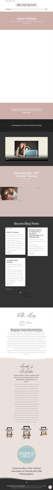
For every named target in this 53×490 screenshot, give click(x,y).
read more (9, 252)
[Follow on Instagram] (22, 323)
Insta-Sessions (13, 232)
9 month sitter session (12, 261)
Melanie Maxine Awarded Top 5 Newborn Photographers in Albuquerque (36, 233)
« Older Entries (8, 289)
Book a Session (33, 183)
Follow (29, 322)
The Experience (20, 183)
